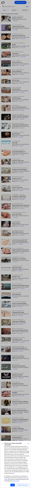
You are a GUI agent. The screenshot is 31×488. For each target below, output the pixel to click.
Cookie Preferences (22, 485)
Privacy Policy (16, 481)
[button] (28, 443)
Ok (12, 485)
